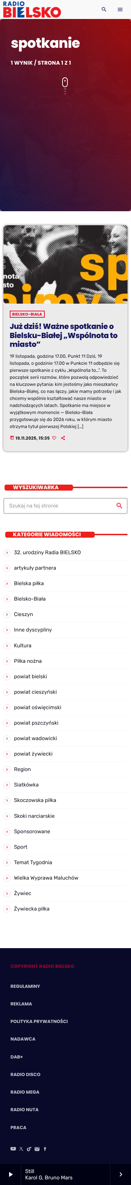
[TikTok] (29, 1149)
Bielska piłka (29, 583)
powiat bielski (30, 676)
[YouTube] (13, 1149)
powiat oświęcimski (37, 707)
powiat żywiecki (33, 754)
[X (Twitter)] (21, 1149)
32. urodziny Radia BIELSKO (47, 552)
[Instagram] (37, 1149)
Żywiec (22, 893)
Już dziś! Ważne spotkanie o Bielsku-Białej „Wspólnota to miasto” (64, 336)
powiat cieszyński (35, 692)
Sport (20, 847)
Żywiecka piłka (32, 909)
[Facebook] (45, 1149)
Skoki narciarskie (34, 816)
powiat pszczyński (36, 723)
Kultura (22, 645)
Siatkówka (26, 785)
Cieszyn (23, 614)
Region (22, 769)
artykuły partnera (35, 568)
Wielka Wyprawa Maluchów (46, 878)
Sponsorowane (32, 831)
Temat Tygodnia (33, 862)
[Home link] (32, 9)
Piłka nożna (28, 661)
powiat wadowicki (35, 738)
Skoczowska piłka (35, 800)
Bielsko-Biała (27, 314)
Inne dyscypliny (33, 630)
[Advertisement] (65, 150)
